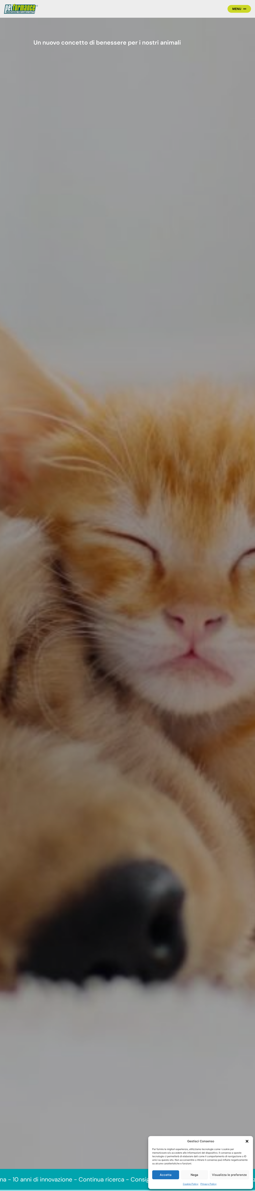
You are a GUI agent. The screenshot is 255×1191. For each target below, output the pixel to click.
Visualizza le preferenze (229, 1175)
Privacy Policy (208, 1183)
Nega (194, 1175)
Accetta (166, 1175)
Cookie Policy (190, 1183)
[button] (247, 1141)
